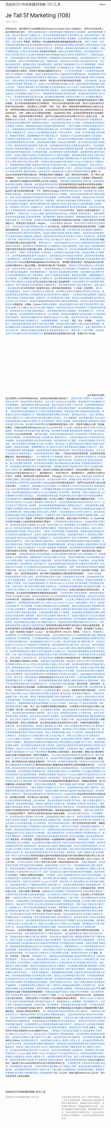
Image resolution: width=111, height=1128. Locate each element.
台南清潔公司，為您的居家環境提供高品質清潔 (66, 502)
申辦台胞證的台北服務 (21, 281)
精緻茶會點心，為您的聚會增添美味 (32, 90)
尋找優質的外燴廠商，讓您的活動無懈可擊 (28, 203)
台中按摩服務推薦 (26, 635)
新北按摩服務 (37, 284)
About (102, 4)
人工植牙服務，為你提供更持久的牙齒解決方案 (28, 1027)
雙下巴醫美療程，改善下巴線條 (43, 275)
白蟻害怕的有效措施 (90, 242)
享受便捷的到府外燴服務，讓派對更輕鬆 (60, 177)
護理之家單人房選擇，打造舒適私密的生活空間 (60, 511)
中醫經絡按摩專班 (39, 884)
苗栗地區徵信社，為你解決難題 (82, 521)
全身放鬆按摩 (74, 1063)
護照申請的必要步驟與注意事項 (46, 417)
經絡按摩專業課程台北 (85, 956)
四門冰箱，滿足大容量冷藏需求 (87, 800)
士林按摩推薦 (56, 223)
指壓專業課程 (26, 168)
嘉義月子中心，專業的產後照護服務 (45, 93)
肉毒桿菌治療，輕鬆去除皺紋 (22, 511)
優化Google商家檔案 (54, 158)
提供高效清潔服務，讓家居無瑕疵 (50, 440)
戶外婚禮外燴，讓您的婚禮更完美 (53, 644)
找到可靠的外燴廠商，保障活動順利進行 (49, 589)
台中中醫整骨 (83, 524)
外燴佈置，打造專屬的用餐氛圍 (69, 259)
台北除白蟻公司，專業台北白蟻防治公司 (68, 735)
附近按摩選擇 (79, 281)
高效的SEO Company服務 (31, 213)
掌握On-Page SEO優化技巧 (80, 161)
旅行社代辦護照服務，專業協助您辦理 (50, 466)
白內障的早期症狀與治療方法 (45, 962)
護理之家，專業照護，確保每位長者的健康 (64, 48)
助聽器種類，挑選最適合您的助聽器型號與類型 (45, 836)
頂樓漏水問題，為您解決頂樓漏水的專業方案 (69, 819)
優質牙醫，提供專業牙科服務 (89, 148)
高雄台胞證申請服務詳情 (83, 648)
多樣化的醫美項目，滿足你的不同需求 (60, 826)
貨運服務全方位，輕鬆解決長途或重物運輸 (52, 956)
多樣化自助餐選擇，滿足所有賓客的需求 (71, 605)
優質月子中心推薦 (21, 417)
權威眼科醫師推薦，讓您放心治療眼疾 (66, 544)
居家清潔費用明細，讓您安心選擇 (77, 301)
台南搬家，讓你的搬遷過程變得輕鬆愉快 (47, 505)
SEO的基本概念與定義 (78, 813)
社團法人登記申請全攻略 (33, 307)
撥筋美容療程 (86, 709)
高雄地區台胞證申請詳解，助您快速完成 (67, 460)
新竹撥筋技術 (68, 489)
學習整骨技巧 (81, 54)
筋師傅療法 (80, 45)
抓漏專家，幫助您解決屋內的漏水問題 (82, 988)
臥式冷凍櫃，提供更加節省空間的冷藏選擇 (83, 670)
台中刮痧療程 (24, 962)
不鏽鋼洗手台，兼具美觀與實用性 (60, 284)
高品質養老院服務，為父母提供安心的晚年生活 (50, 894)
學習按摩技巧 (81, 307)
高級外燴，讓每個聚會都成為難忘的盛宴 (58, 145)
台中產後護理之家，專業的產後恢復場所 (76, 67)
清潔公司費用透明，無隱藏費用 (45, 57)
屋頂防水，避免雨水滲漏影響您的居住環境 (39, 301)
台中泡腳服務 (57, 456)
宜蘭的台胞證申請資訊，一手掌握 (21, 972)
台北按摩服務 (56, 988)
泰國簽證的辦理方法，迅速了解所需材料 (83, 327)
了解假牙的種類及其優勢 (35, 544)
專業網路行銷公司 (73, 158)
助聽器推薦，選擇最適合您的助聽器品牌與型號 (66, 1043)
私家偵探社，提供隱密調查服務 (51, 570)
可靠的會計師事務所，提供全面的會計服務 (77, 142)
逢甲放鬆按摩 (45, 651)
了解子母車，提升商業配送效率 (83, 897)
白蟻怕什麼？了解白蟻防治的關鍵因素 (57, 1069)
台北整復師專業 (92, 259)
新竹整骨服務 (36, 45)
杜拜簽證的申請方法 (46, 155)
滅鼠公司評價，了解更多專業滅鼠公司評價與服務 (51, 268)
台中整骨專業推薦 (89, 946)
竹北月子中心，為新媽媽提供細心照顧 (70, 787)
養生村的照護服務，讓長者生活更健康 (86, 596)
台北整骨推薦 (49, 690)
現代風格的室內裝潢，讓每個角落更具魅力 (83, 949)
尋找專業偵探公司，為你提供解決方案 (77, 654)
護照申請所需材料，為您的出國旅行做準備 (44, 233)
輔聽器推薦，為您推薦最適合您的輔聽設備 (39, 1021)
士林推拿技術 (43, 171)
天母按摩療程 (40, 751)
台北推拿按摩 (80, 434)
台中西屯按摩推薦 (14, 171)
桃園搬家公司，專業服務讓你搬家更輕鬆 (40, 414)
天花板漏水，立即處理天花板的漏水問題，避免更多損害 (68, 252)
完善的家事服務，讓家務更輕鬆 (78, 152)
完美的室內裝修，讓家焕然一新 (34, 297)
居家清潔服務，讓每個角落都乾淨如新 (75, 155)
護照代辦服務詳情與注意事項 (60, 54)
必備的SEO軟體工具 (31, 421)
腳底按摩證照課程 (61, 450)
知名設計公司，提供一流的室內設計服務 (47, 871)
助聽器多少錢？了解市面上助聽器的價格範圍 (58, 985)
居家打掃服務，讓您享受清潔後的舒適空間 (35, 408)
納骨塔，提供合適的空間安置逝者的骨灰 (42, 807)
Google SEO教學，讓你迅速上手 (52, 443)
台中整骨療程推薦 (17, 210)
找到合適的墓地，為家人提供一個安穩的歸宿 (83, 246)
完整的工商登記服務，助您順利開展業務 (69, 664)
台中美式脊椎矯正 (50, 492)
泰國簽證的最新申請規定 (57, 991)
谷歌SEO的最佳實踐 (71, 842)
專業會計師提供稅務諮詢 (29, 177)
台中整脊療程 (99, 314)
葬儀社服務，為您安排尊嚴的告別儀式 (59, 560)
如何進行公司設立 (74, 236)
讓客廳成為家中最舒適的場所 (35, 327)
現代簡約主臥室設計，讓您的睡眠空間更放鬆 (36, 495)
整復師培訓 (93, 618)
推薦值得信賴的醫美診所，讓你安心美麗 (27, 534)
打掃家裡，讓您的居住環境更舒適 (49, 236)
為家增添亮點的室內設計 (57, 213)
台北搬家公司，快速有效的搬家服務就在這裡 (74, 651)
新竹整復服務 (79, 962)
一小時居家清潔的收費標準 (83, 294)
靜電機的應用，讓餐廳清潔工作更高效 (33, 557)
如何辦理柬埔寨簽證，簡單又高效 (70, 904)
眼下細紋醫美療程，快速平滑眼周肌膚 (26, 580)
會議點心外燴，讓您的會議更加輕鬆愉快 (80, 83)
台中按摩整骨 (99, 168)
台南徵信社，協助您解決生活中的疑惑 (54, 255)
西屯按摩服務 (44, 554)
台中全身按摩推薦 (74, 70)
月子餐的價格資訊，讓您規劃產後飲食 (63, 933)
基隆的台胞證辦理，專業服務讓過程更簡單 (77, 216)
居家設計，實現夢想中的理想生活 (80, 456)
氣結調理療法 (36, 482)
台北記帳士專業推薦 (75, 599)
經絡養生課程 (76, 466)
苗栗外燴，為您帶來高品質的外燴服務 (63, 291)
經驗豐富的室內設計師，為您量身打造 (78, 190)
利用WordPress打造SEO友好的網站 (32, 664)
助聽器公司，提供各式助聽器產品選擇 (48, 35)
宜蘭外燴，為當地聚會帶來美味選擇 (40, 184)
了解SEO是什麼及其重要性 (52, 969)
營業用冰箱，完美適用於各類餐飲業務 (64, 586)
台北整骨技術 (47, 437)
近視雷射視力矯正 (58, 164)
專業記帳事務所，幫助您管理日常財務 (70, 1027)
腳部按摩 (57, 842)
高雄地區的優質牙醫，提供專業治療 (63, 229)
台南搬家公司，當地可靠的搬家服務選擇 (49, 207)
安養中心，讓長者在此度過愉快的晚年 (65, 139)
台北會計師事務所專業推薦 (77, 171)
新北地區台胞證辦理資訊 (55, 38)
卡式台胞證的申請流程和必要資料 (39, 567)
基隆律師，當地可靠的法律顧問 (78, 223)
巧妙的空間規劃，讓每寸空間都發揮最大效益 (49, 732)
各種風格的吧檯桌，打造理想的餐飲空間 (80, 768)
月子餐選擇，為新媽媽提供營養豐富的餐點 (79, 612)
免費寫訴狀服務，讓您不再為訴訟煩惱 (52, 404)
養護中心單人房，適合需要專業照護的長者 (28, 920)
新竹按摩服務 (92, 281)
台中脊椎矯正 (17, 74)
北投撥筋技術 (51, 187)
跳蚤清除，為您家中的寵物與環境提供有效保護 (35, 194)
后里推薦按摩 (37, 294)
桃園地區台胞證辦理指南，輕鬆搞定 (58, 661)
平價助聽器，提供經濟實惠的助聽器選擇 (76, 547)
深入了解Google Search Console (57, 602)
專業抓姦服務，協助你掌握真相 (36, 450)
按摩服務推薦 (41, 246)
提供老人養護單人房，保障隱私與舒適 (44, 1056)
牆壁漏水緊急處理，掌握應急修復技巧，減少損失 (34, 271)
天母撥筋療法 (34, 826)
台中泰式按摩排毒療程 (57, 580)
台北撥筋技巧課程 (61, 797)
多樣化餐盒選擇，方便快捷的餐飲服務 (39, 612)
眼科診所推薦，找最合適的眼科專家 (30, 119)
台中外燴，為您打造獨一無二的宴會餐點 (55, 524)
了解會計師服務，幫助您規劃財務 (71, 421)
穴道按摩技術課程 (74, 891)
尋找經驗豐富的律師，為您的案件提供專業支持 (81, 271)
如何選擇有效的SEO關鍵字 (57, 294)
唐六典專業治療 (88, 926)
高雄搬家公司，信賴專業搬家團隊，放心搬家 (47, 320)
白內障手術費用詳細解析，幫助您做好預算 (68, 119)
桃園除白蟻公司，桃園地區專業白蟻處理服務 (62, 622)
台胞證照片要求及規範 (61, 203)
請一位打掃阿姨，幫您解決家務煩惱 (34, 220)
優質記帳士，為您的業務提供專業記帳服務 (67, 77)
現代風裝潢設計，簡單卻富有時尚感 (78, 1021)
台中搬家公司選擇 (21, 849)
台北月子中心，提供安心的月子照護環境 (38, 1033)
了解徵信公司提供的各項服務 (65, 1030)
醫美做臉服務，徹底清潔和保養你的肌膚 (24, 187)
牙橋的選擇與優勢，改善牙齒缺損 (37, 618)
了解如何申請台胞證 (26, 239)
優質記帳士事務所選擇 (71, 181)
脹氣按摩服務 (94, 90)
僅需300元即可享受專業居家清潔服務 (67, 447)
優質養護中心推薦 (96, 965)
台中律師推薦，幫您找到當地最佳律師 (51, 823)
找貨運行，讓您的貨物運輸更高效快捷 (68, 90)
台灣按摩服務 (74, 570)
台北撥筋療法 (54, 246)
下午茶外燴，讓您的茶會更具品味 (48, 667)
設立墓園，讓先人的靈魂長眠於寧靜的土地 (74, 725)
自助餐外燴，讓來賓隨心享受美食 (70, 803)
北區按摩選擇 (61, 596)
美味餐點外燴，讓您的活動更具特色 (49, 771)
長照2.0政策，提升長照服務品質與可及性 (41, 576)
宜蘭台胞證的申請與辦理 (73, 515)
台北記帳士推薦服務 (35, 54)
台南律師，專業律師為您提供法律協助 (33, 126)
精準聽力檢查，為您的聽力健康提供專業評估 (58, 888)
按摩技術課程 (66, 962)
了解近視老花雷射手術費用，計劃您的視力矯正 (61, 748)
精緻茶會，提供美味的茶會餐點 (59, 45)
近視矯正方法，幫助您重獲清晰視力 (50, 897)
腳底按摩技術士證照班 (90, 745)
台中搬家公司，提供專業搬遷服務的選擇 (58, 278)
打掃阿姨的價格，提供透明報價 (47, 152)
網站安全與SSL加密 (93, 427)
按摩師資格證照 (88, 87)
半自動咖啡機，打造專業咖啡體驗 (33, 638)
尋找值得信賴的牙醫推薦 (62, 148)
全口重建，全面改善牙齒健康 (81, 440)
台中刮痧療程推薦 (24, 823)
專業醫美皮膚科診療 (92, 699)
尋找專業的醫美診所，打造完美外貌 (32, 148)
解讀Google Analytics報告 (58, 648)
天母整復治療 (94, 434)
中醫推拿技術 (69, 32)
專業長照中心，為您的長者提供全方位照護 (75, 437)
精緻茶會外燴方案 (40, 164)
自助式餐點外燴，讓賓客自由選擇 (42, 210)
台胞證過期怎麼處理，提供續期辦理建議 (76, 408)
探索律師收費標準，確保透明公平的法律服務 (64, 729)
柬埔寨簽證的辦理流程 (86, 489)
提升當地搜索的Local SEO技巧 (64, 87)
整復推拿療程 (29, 171)
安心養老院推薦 (50, 1011)
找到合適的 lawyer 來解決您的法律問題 (82, 476)
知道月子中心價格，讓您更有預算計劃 (70, 317)
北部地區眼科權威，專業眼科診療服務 (37, 774)
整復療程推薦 (55, 670)
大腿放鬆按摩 (57, 171)
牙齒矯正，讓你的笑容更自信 (60, 307)
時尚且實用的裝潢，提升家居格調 (70, 618)
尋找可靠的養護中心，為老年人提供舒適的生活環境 (79, 696)
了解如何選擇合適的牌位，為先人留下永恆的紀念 (43, 401)
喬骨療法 (30, 816)
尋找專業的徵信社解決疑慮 (67, 463)
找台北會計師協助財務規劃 (21, 200)
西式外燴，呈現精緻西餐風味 (90, 975)
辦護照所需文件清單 (48, 654)
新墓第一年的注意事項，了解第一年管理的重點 (73, 132)
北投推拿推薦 (85, 314)
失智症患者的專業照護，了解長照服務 (37, 67)
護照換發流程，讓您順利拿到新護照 (80, 93)
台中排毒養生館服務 (49, 1024)
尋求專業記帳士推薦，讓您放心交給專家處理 (71, 297)
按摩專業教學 (57, 327)
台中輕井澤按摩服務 (29, 51)
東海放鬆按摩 (76, 430)
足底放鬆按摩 (37, 901)
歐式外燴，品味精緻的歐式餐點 (41, 142)
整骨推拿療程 (38, 914)
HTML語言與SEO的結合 (82, 485)
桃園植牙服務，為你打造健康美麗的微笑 (78, 845)
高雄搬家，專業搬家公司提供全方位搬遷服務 (69, 907)
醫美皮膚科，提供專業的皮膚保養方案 (26, 745)
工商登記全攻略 (26, 959)
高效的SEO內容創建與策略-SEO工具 (33, 4)
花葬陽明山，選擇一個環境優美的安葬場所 (77, 567)
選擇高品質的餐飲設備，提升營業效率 (54, 129)
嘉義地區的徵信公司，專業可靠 (64, 330)
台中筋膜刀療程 (89, 901)
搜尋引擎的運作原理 (15, 54)
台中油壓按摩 (43, 456)
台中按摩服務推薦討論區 (84, 635)
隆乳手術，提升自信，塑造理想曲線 (87, 644)
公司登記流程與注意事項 (29, 862)
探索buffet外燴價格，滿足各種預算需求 (45, 832)
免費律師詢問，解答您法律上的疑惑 (25, 48)
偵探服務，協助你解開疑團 (90, 32)
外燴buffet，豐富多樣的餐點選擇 (26, 794)
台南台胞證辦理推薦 (20, 489)
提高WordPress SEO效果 (61, 583)
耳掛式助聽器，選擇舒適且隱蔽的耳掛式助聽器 (28, 317)
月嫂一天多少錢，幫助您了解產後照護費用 (33, 696)
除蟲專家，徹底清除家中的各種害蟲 (84, 401)
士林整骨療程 (66, 592)
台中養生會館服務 (35, 978)
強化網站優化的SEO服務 (71, 495)
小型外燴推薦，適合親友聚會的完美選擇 (51, 800)
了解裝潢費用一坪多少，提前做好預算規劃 (71, 168)
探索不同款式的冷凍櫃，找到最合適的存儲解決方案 (42, 161)
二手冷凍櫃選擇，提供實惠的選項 (78, 417)
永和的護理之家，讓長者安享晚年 (83, 35)
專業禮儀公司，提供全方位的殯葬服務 (41, 83)
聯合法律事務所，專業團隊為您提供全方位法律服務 (35, 609)
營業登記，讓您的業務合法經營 (47, 949)
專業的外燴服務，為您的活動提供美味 (60, 304)
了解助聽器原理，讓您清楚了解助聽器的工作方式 (60, 64)
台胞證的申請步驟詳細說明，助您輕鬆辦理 (80, 74)
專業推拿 (73, 213)
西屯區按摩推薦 (67, 1011)
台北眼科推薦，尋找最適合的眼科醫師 (49, 849)
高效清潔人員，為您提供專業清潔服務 (53, 758)
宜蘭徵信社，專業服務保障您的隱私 (22, 602)
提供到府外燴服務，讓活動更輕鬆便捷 (28, 819)
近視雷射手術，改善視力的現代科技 (82, 667)
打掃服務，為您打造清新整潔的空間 (41, 74)
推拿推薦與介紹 (35, 333)
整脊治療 (37, 781)
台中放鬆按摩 (30, 644)
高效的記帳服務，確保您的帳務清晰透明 (67, 1059)
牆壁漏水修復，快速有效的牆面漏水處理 (54, 434)
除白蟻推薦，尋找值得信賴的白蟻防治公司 (77, 878)
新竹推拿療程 (81, 583)
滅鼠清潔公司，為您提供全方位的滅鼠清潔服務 (68, 135)
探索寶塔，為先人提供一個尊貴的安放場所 (57, 712)
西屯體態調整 (52, 943)
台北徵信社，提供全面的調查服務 (55, 1050)
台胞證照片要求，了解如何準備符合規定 (40, 719)
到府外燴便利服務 (36, 586)
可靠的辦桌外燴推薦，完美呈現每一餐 (31, 1004)
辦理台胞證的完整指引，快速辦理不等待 (40, 515)
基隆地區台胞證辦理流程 (31, 158)
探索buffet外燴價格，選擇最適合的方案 (80, 923)
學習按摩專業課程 (53, 508)
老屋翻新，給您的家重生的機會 (82, 38)
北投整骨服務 (16, 995)
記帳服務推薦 (51, 674)
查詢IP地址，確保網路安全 (76, 868)
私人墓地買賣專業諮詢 (16, 275)
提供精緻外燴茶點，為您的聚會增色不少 (83, 51)
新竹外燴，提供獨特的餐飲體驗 (49, 96)
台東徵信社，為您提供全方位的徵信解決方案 (27, 735)
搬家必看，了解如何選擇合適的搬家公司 (42, 1066)
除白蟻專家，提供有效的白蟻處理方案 (54, 936)
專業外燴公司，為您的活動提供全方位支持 (59, 242)
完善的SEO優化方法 (75, 96)
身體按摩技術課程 (28, 554)
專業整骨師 (41, 460)
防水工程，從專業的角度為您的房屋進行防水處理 (60, 829)
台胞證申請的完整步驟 (16, 894)
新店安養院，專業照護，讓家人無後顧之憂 (79, 492)
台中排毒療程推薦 (42, 168)
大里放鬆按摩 (60, 521)
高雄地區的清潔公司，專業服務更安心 (61, 946)
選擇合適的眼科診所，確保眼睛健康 (45, 32)
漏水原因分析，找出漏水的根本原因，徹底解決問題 (57, 479)
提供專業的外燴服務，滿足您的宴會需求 (60, 709)
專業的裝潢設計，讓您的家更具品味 (68, 1014)
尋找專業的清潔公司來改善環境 (28, 508)
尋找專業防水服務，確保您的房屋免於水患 (33, 596)
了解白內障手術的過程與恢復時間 (84, 849)
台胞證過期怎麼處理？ (90, 826)
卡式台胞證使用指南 (91, 771)
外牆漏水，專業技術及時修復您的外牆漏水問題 (35, 742)
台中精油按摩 (26, 781)
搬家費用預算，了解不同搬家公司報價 (70, 126)
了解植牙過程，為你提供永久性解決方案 (64, 61)
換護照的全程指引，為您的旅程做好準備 (51, 122)
